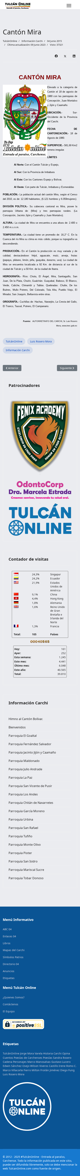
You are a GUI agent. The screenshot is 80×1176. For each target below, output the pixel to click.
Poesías (47, 1057)
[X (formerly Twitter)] (65, 56)
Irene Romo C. (67, 1066)
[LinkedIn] (74, 56)
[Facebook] (56, 56)
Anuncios (8, 971)
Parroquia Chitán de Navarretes (31, 803)
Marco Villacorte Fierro (17, 1070)
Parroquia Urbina (21, 819)
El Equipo (9, 1011)
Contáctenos (10, 1004)
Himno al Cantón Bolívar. (26, 719)
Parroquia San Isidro (23, 861)
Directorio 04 (11, 964)
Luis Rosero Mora (41, 341)
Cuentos (8, 1057)
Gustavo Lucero (61, 1062)
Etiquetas (9, 978)
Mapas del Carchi (14, 950)
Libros (6, 943)
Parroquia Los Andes (23, 794)
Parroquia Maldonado (24, 761)
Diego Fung (67, 1070)
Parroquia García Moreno (27, 811)
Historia (48, 1053)
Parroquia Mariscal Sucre (26, 870)
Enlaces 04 (9, 936)
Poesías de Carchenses (28, 1057)
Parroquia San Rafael (23, 828)
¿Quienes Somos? (13, 997)
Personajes (20, 1062)
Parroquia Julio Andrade (25, 769)
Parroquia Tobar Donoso (26, 878)
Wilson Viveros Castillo (44, 1066)
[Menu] (69, 5)
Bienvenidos (17, 727)
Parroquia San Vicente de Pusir (30, 786)
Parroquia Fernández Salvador (30, 744)
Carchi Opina (62, 1053)
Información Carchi (32, 41)
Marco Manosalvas (39, 1062)
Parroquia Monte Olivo (25, 845)
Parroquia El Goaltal (23, 736)
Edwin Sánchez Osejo (16, 1066)
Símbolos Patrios (13, 957)
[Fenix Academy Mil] (40, 435)
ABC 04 (7, 929)
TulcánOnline (14, 341)
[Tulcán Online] (40, 519)
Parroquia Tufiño (20, 836)
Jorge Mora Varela (31, 1053)
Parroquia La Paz (20, 777)
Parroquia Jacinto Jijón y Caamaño (32, 752)
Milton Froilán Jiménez (46, 1070)
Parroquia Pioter (20, 853)
